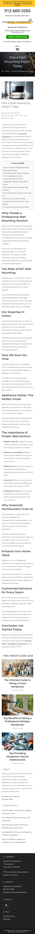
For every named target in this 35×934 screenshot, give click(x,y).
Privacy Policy (9, 916)
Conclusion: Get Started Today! (16, 207)
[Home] (2, 71)
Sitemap (6, 919)
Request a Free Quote (17, 644)
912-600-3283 (17, 10)
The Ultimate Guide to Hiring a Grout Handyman (17, 683)
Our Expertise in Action (12, 176)
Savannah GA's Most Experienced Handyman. (17, 3)
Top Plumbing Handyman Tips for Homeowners (17, 756)
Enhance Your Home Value (14, 199)
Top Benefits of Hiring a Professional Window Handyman (18, 721)
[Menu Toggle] (17, 49)
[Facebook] (6, 905)
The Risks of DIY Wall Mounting (16, 173)
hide (21, 163)
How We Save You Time (13, 179)
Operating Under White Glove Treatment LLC (17, 31)
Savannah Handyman (12, 113)
